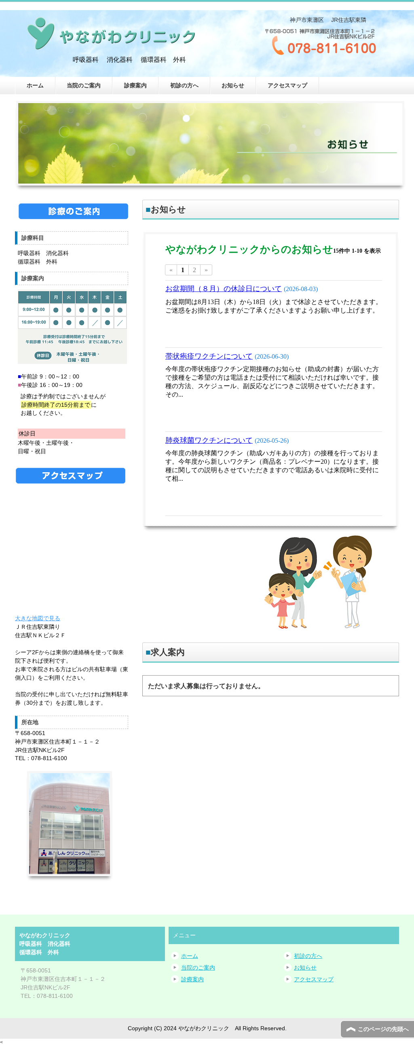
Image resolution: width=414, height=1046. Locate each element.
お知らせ (233, 85)
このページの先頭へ (383, 1029)
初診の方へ (184, 85)
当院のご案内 (84, 85)
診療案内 (135, 85)
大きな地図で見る (37, 618)
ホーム (35, 85)
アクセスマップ (287, 85)
